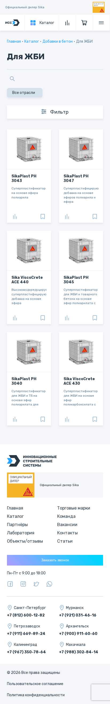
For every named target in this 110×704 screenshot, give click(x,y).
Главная (14, 41)
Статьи (65, 541)
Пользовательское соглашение (35, 684)
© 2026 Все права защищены (33, 672)
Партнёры (17, 524)
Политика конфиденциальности (36, 695)
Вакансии (67, 524)
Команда (66, 516)
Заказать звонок (55, 560)
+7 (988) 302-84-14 (78, 652)
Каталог (31, 41)
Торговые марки (73, 508)
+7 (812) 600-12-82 (26, 615)
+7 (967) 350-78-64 (26, 652)
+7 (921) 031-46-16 (77, 615)
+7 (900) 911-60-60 (78, 633)
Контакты (67, 532)
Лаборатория (20, 532)
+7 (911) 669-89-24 (26, 633)
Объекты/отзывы (25, 541)
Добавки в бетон (57, 41)
